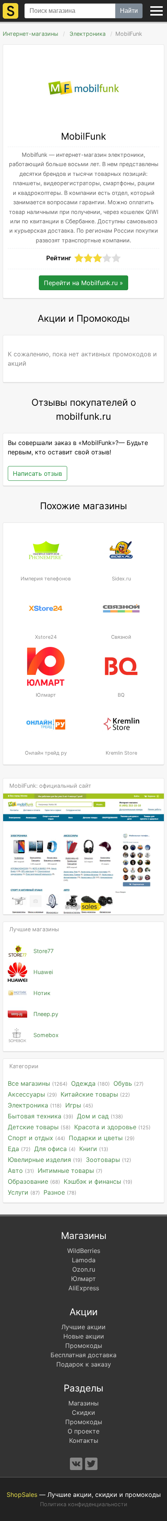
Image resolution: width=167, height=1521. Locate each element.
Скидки (83, 1412)
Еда (19, 1149)
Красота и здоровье (112, 1127)
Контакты (83, 1440)
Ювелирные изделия (45, 1160)
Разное (60, 1192)
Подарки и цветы (102, 1138)
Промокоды (83, 1345)
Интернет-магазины (30, 33)
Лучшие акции (83, 1327)
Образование (34, 1181)
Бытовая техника (40, 1116)
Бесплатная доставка (83, 1355)
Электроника (87, 33)
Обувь (128, 1083)
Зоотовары (108, 1160)
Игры (79, 1105)
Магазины (83, 1403)
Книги (93, 1149)
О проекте (83, 1431)
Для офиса (55, 1149)
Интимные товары (70, 1170)
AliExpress (83, 1288)
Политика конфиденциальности (83, 1504)
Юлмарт (83, 1279)
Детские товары (39, 1127)
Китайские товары (95, 1094)
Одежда (90, 1083)
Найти (129, 10)
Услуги (24, 1192)
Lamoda (84, 1260)
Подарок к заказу (83, 1364)
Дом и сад (100, 1116)
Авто (21, 1170)
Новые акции (83, 1336)
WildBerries (83, 1251)
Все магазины (38, 1083)
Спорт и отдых (36, 1138)
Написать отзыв (37, 473)
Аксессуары (32, 1094)
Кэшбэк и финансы (98, 1181)
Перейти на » (83, 283)
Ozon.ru (83, 1269)
